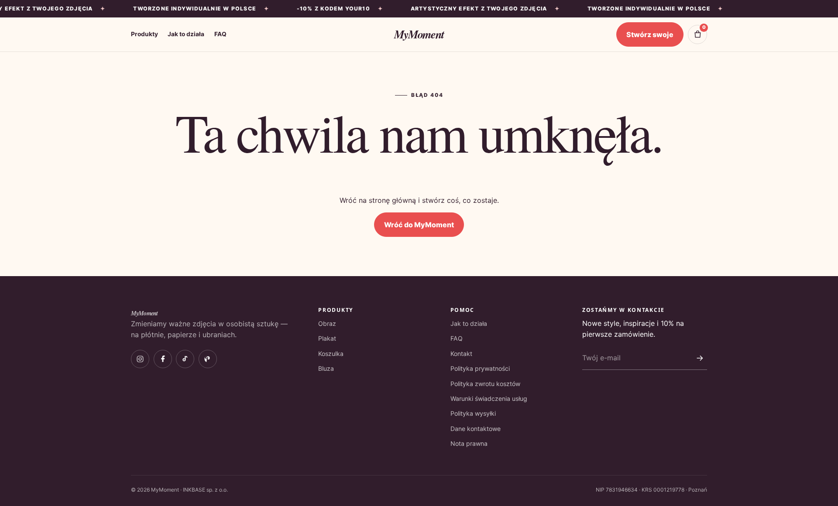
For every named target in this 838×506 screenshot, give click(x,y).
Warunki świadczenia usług (488, 398)
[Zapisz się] (699, 358)
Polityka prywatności (480, 368)
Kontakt (461, 353)
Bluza (326, 368)
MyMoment (418, 34)
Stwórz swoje (649, 34)
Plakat (327, 338)
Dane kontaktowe (475, 428)
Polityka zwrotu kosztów (485, 383)
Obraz (327, 323)
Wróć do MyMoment (419, 224)
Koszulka (330, 353)
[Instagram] (140, 359)
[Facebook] (163, 359)
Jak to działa (186, 34)
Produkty (144, 34)
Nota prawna (469, 443)
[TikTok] (185, 359)
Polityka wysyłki (473, 413)
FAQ (220, 34)
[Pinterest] (208, 359)
